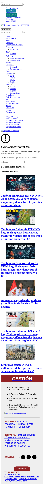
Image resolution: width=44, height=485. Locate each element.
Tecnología (10, 95)
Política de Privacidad (16, 440)
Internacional (15, 93)
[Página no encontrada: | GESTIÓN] (15, 25)
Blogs (8, 71)
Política (13, 54)
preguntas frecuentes (13, 127)
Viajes (12, 78)
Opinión (9, 65)
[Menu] (2, 2)
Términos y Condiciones (17, 438)
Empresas (9, 13)
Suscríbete (22, 468)
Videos (8, 110)
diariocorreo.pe (28, 479)
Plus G (8, 62)
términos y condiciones (14, 120)
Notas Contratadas (12, 104)
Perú (7, 52)
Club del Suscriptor (13, 97)
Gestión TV (10, 108)
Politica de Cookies (14, 443)
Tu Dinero (9, 56)
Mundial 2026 (11, 21)
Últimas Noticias (12, 8)
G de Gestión (11, 15)
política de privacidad (13, 122)
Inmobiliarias (15, 60)
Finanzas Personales (13, 17)
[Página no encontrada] (10, 131)
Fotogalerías (10, 112)
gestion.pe (9, 116)
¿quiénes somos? (12, 118)
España (13, 91)
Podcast (8, 106)
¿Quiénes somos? (26, 435)
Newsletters (10, 19)
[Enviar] (24, 4)
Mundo (8, 84)
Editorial (13, 67)
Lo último (9, 36)
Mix (7, 99)
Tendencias (10, 74)
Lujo (12, 76)
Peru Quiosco (11, 38)
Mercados (14, 49)
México (13, 89)
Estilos (12, 82)
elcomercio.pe (12, 474)
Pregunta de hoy (16, 69)
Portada (8, 41)
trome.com (11, 479)
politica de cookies (12, 125)
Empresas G (10, 11)
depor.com (33, 477)
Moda (12, 80)
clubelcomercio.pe (15, 477)
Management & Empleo (14, 45)
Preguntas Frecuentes (17, 446)
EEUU (12, 87)
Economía (9, 47)
